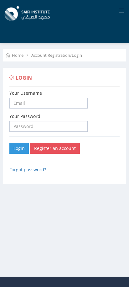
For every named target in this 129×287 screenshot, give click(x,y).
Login (19, 148)
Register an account (55, 148)
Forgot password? (27, 170)
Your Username (25, 93)
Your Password (24, 116)
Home (17, 55)
